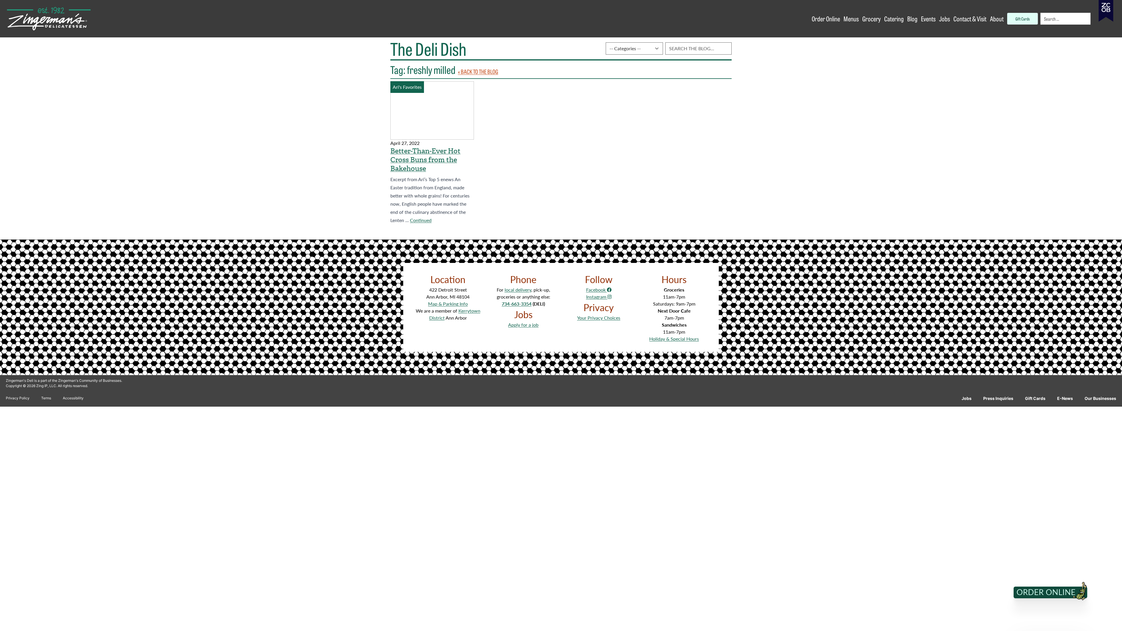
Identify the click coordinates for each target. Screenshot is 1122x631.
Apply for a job (523, 324)
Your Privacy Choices (598, 317)
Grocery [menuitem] (871, 18)
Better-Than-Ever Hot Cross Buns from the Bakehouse (425, 159)
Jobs (967, 398)
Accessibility (73, 398)
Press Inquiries (998, 398)
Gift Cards (1035, 398)
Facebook (596, 289)
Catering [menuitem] (894, 18)
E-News (1065, 398)
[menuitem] (1066, 19)
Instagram (596, 296)
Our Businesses (1100, 398)
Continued (421, 220)
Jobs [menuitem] (944, 18)
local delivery (518, 289)
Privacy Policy (18, 398)
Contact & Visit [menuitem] (969, 18)
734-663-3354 (516, 303)
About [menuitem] (997, 18)
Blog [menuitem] (912, 18)
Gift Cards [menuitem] (1022, 18)
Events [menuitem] (928, 18)
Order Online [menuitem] (826, 18)
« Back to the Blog (478, 71)
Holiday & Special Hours (674, 338)
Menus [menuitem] (851, 18)
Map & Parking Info (448, 303)
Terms (46, 398)
